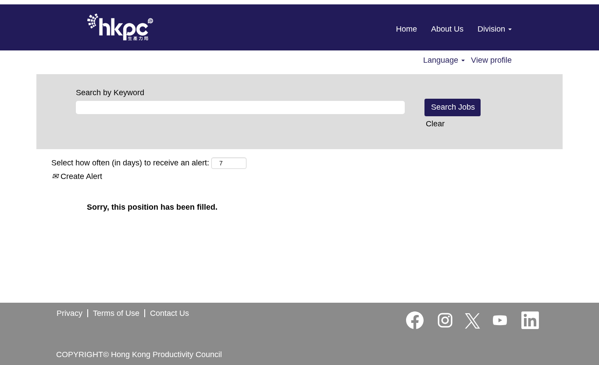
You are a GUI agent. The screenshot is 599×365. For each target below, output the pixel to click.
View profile (491, 60)
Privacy (69, 313)
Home (406, 29)
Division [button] (492, 29)
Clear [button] (435, 123)
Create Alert (80, 176)
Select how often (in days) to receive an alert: (130, 162)
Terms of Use (116, 313)
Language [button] (441, 60)
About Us (447, 29)
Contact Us (169, 313)
